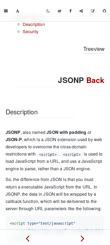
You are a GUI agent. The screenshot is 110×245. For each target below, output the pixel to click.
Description (34, 24)
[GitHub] (104, 10)
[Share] (81, 10)
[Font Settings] (17, 10)
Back (95, 79)
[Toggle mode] (48, 10)
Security (31, 31)
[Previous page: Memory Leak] (27, 237)
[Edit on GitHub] (93, 10)
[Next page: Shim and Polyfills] (82, 237)
